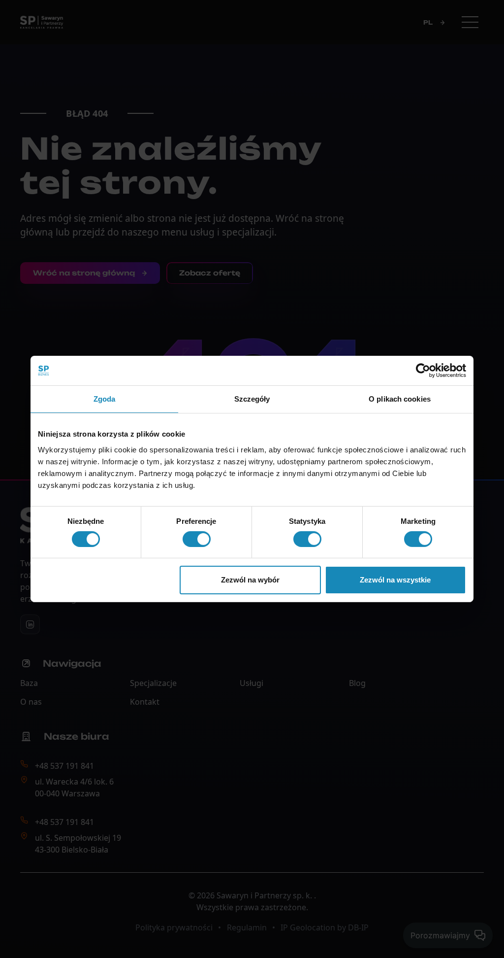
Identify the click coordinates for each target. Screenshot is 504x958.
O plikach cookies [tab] (400, 399)
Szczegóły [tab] (252, 399)
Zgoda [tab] (105, 399)
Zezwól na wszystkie (395, 580)
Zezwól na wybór (250, 580)
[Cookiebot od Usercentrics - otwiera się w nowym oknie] (423, 370)
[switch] (197, 539)
